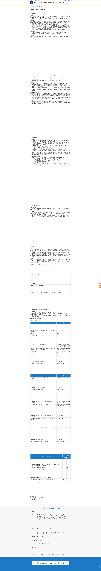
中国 (50, 533)
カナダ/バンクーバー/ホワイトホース (41, 518)
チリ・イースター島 (44, 519)
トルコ (44, 528)
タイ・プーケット (60, 516)
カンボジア (45, 532)
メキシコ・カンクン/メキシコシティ (49, 518)
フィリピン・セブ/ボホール (48, 516)
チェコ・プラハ (55, 514)
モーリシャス (41, 540)
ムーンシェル (45, 554)
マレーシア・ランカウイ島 (50, 517)
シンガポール (58, 532)
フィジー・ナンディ (63, 515)
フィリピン (42, 532)
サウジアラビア (49, 528)
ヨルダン (46, 528)
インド (61, 532)
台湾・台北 (54, 517)
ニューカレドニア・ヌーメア (45, 515)
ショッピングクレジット (65, 554)
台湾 (52, 533)
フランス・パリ (59, 514)
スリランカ (66, 532)
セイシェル (45, 540)
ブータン (46, 533)
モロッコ (48, 519)
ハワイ (37, 544)
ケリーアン (49, 554)
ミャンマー (43, 533)
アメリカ (38, 536)
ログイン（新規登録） (67, 0)
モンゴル (40, 533)
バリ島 (48, 532)
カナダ (43, 536)
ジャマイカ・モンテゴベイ (60, 518)
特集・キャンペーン (55, 2)
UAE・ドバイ (51, 514)
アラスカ (40, 536)
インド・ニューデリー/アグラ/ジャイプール (41, 517)
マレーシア (54, 532)
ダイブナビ (32, 554)
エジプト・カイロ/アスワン (46, 514)
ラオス (37, 533)
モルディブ (38, 540)
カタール (41, 528)
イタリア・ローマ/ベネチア (40, 514)
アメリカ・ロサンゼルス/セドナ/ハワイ (61, 517)
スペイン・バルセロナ (64, 514)
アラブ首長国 (38, 528)
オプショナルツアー (61, 2)
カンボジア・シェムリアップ (55, 516)
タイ (39, 532)
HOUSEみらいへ (53, 554)
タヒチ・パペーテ (51, 515)
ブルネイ (48, 533)
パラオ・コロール (66, 518)
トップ (31, 6)
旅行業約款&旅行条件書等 (35, 6)
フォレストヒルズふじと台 (58, 554)
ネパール (63, 532)
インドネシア (64, 516)
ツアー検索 (40, 2)
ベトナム (38, 532)
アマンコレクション (41, 554)
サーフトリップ (36, 554)
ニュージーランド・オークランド (56, 515)
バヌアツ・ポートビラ (39, 519)
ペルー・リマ (55, 518)
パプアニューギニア (47, 543)
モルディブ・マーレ (39, 515)
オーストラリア (51, 519)
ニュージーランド (43, 543)
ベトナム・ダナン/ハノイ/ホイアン (40, 516)
